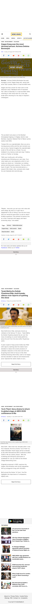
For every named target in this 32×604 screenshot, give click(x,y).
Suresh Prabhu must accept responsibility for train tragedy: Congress (31, 303)
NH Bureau (3, 301)
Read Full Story (16, 364)
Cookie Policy (24, 596)
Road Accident (5, 231)
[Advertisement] (16, 16)
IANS (2, 51)
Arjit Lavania (13, 228)
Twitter (17, 247)
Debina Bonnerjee (17, 225)
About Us (7, 596)
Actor (12, 231)
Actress (9, 225)
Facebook (4, 247)
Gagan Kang (5, 228)
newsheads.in (20, 602)
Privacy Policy (15, 596)
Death (19, 228)
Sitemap (7, 598)
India (7, 38)
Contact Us (16, 598)
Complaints (24, 598)
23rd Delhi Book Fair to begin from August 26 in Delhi (1, 303)
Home (2, 38)
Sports (19, 38)
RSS (11, 598)
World (13, 38)
